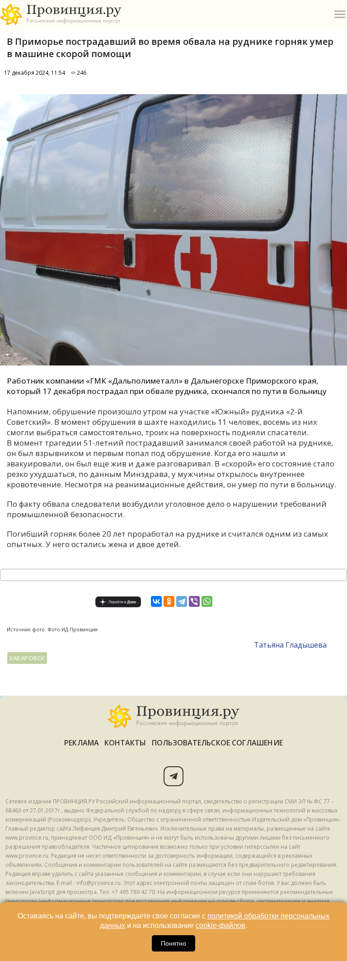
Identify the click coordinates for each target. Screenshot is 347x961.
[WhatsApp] (207, 601)
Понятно (173, 943)
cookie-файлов (220, 925)
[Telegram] (181, 601)
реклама (81, 742)
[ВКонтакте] (156, 601)
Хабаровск (27, 658)
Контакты (125, 742)
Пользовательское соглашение (217, 742)
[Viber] (194, 601)
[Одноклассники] (169, 601)
